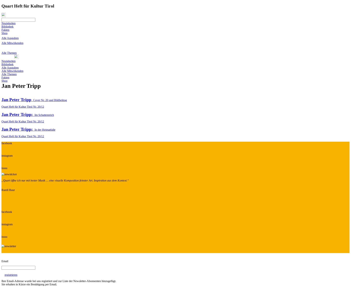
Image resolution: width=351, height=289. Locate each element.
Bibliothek (7, 26)
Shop (4, 33)
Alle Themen (9, 52)
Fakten (5, 29)
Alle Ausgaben (10, 38)
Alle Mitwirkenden (12, 43)
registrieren (11, 274)
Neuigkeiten (8, 23)
